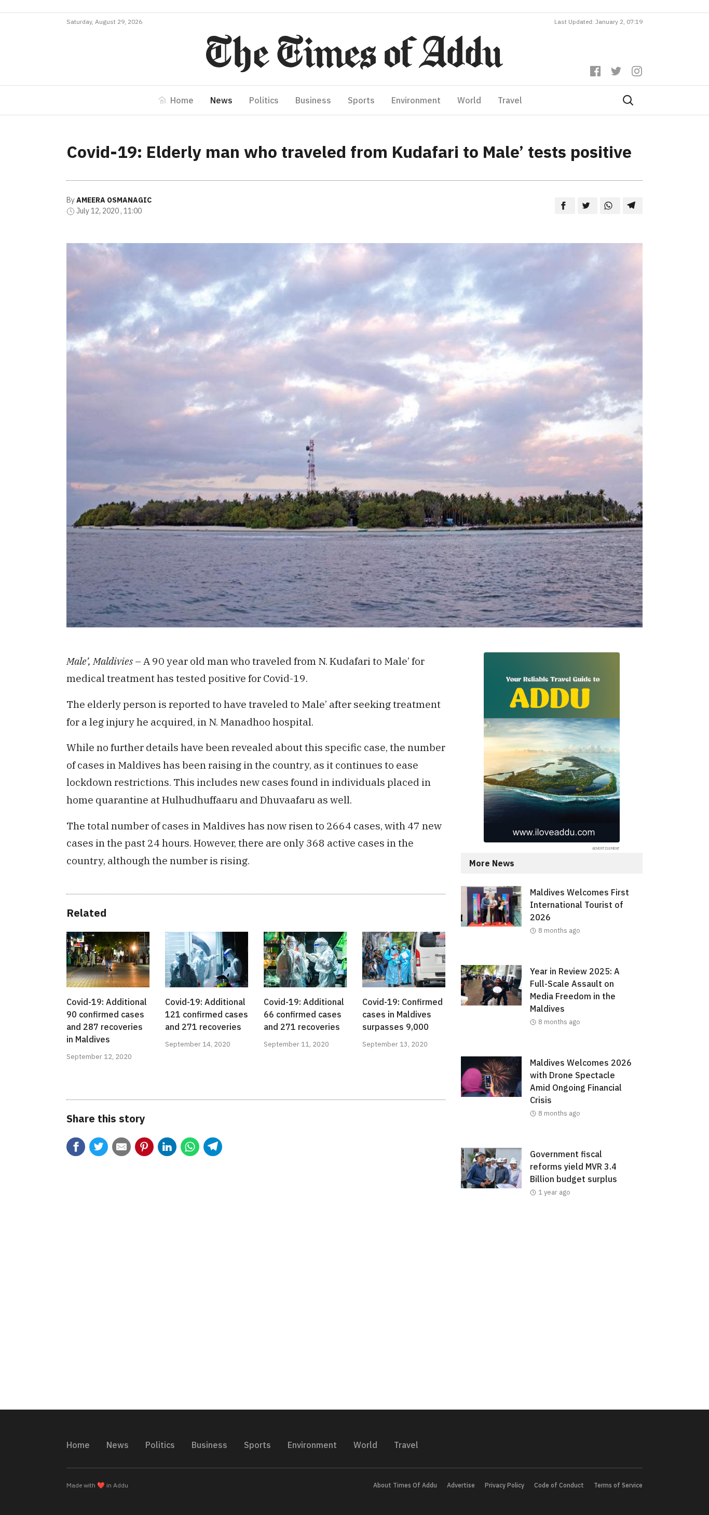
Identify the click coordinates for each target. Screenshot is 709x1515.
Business (313, 100)
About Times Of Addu (405, 1485)
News (221, 100)
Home (182, 100)
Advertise (461, 1485)
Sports (361, 100)
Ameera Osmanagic (114, 200)
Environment (416, 100)
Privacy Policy (504, 1485)
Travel (510, 100)
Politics (264, 100)
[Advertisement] (552, 1312)
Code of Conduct (559, 1485)
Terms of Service (618, 1485)
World (469, 100)
